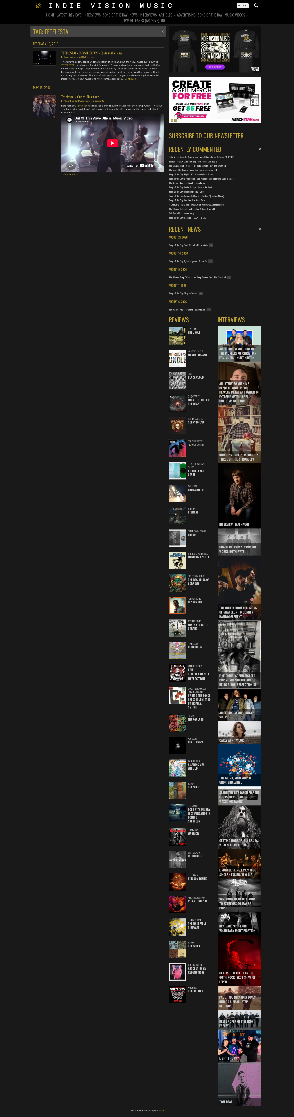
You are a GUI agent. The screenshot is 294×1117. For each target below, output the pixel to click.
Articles (166, 15)
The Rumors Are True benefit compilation (187, 183)
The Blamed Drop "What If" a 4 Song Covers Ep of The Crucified (197, 165)
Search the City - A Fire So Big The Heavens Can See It (193, 161)
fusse (161, 1110)
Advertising (186, 15)
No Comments (88, 57)
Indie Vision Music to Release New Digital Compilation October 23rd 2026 (201, 157)
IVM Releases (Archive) (141, 20)
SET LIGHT (243, 5)
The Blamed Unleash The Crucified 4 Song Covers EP (192, 209)
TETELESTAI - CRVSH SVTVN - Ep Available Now (91, 52)
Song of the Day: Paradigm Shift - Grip (186, 191)
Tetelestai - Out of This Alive (80, 96)
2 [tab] (175, 120)
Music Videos (235, 15)
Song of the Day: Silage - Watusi (183, 293)
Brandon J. (68, 57)
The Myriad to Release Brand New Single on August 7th (193, 170)
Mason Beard (70, 101)
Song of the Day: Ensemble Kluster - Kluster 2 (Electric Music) (196, 196)
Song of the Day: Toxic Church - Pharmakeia (188, 245)
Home (50, 15)
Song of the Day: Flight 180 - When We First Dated (191, 174)
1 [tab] (172, 120)
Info (164, 20)
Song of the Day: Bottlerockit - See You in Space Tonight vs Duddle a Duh (201, 178)
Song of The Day (210, 15)
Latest (62, 15)
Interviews (92, 15)
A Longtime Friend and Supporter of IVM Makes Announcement (196, 204)
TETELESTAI (68, 65)
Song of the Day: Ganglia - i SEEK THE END (187, 217)
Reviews (75, 15)
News (134, 15)
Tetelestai (81, 105)
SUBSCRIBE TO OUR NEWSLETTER (206, 135)
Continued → (132, 78)
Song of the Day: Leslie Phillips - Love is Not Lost (190, 187)
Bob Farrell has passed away (181, 213)
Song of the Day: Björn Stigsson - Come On (188, 261)
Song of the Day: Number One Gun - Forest (188, 200)
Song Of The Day (115, 15)
